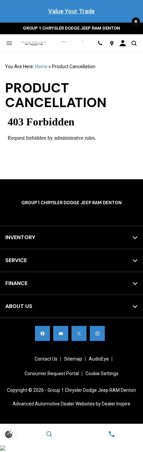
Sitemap (73, 359)
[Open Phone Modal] (100, 43)
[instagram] (97, 333)
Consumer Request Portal (52, 373)
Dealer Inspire (116, 403)
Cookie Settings (101, 373)
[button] (136, 21)
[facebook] (42, 333)
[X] (79, 333)
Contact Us (46, 359)
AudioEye (99, 359)
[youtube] (60, 333)
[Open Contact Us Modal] (111, 434)
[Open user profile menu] (123, 43)
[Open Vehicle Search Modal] (134, 43)
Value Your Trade (71, 11)
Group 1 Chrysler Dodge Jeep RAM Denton (92, 390)
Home (41, 66)
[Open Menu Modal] (9, 43)
